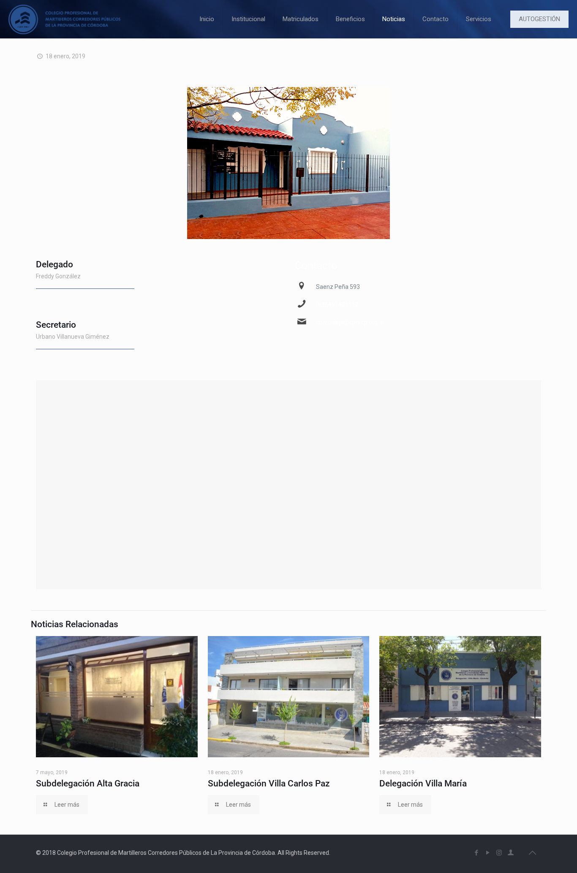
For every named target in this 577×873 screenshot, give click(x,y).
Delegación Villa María (423, 783)
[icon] (510, 853)
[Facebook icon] (476, 853)
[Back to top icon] (532, 853)
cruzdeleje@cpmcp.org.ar (350, 322)
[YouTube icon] (487, 853)
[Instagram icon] (499, 853)
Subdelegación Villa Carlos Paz (269, 783)
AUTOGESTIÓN (539, 19)
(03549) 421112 (337, 304)
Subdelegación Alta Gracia (87, 783)
